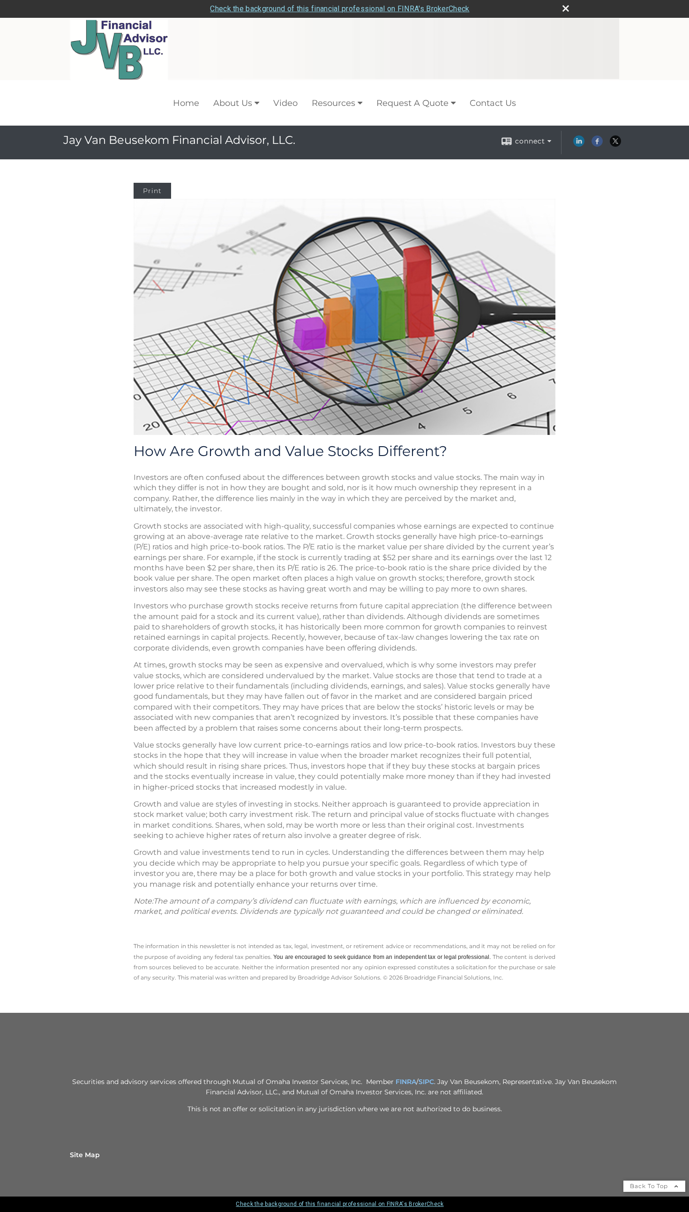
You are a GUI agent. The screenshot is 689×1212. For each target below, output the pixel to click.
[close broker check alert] (565, 8)
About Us (232, 103)
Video (285, 103)
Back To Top (650, 1186)
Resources (333, 103)
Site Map (85, 1155)
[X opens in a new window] (615, 144)
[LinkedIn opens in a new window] (578, 144)
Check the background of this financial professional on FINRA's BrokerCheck (339, 8)
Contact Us (493, 103)
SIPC (426, 1081)
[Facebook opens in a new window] (597, 144)
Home (186, 103)
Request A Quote (412, 103)
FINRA (406, 1081)
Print (152, 191)
